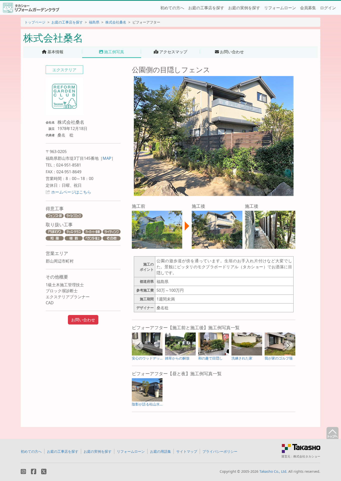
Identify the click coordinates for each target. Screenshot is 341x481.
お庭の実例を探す (244, 7)
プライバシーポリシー (219, 451)
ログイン (328, 7)
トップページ (34, 22)
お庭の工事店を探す (206, 7)
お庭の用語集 (160, 451)
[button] (138, 345)
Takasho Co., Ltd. (273, 471)
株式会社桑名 (115, 22)
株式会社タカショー (306, 456)
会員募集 (308, 7)
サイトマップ (186, 451)
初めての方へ (172, 7)
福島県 (94, 22)
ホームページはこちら (71, 192)
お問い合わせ (83, 319)
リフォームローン (280, 7)
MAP (107, 158)
